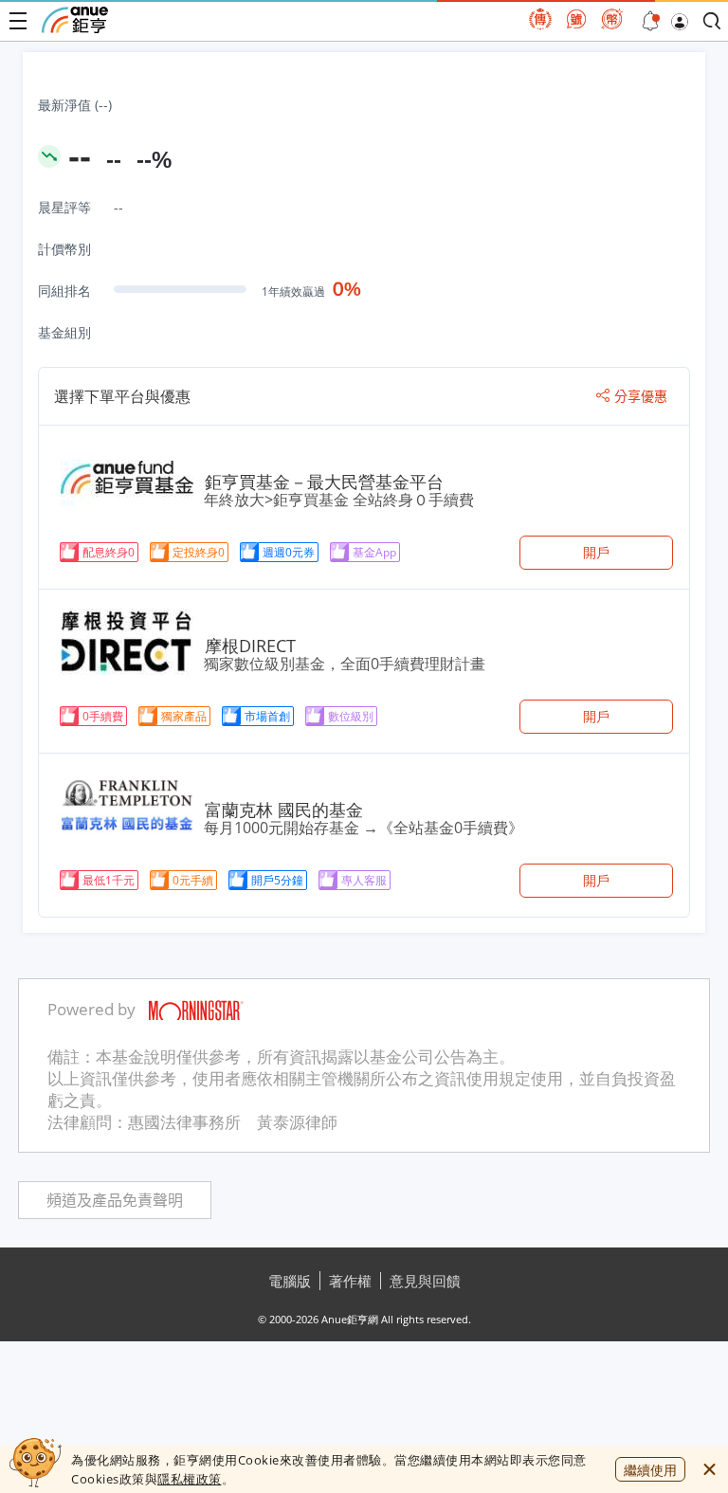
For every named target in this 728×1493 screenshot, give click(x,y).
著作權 (350, 1280)
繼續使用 (650, 1470)
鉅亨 (75, 20)
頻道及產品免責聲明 (114, 1201)
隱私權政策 (189, 1478)
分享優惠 (640, 396)
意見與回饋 (425, 1280)
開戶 (596, 552)
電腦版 (289, 1280)
